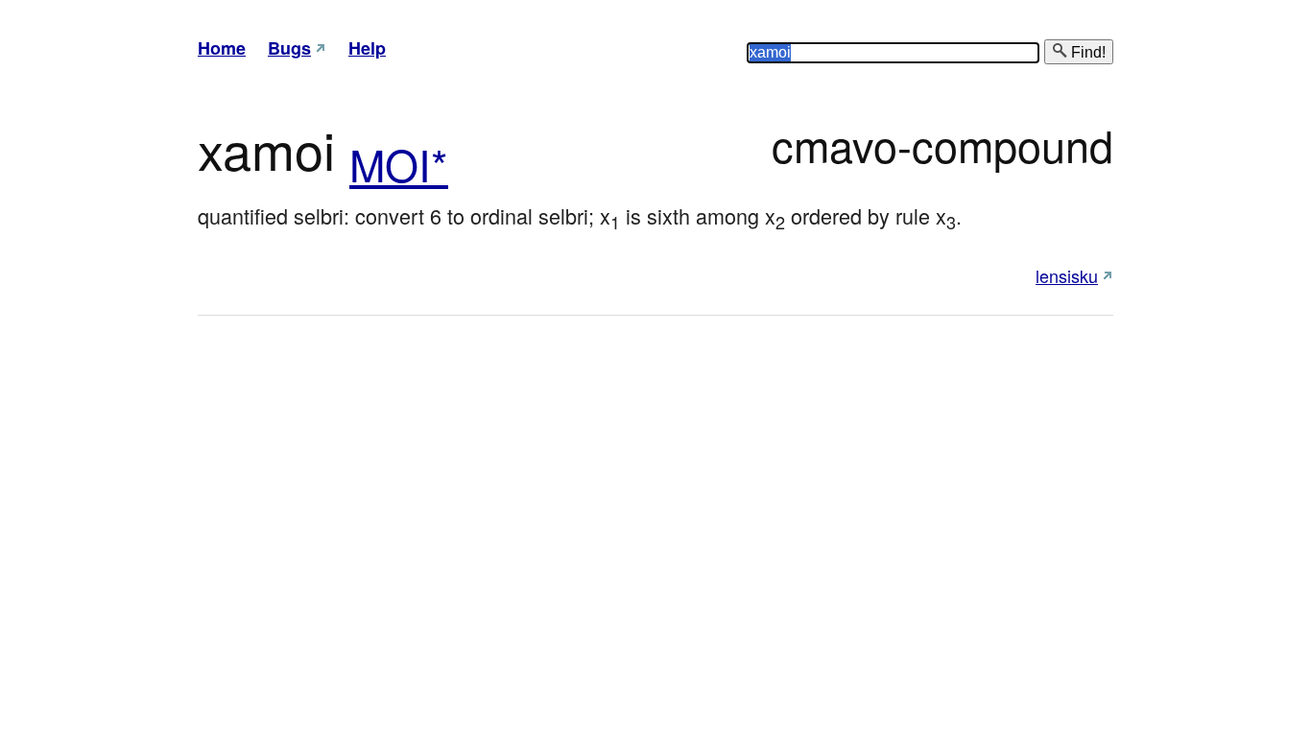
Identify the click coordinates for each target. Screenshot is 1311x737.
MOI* (398, 163)
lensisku (1067, 275)
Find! (1086, 52)
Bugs (289, 48)
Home (222, 48)
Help (367, 48)
